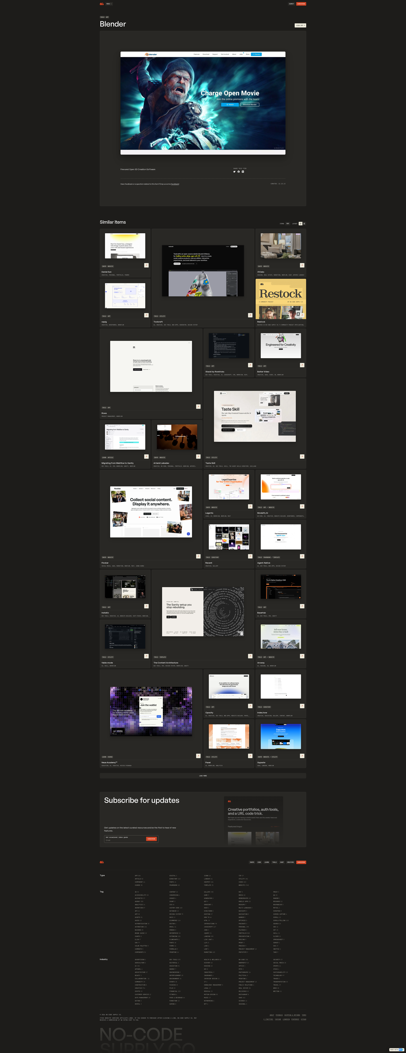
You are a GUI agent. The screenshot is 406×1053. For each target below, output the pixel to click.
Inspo (104, 266)
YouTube (278, 1019)
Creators (290, 862)
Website (110, 266)
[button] (109, 4)
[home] (102, 4)
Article (110, 457)
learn (267, 862)
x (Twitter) (268, 1019)
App (107, 17)
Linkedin (286, 1019)
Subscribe (301, 4)
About (272, 1015)
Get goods (117, 837)
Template (276, 557)
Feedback (279, 1015)
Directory (215, 557)
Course (110, 757)
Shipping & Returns (292, 1015)
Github (303, 1019)
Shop (282, 862)
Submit (291, 4)
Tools (102, 17)
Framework (267, 557)
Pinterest (295, 1019)
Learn (104, 457)
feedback (175, 184)
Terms (304, 1015)
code (259, 862)
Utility (162, 316)
